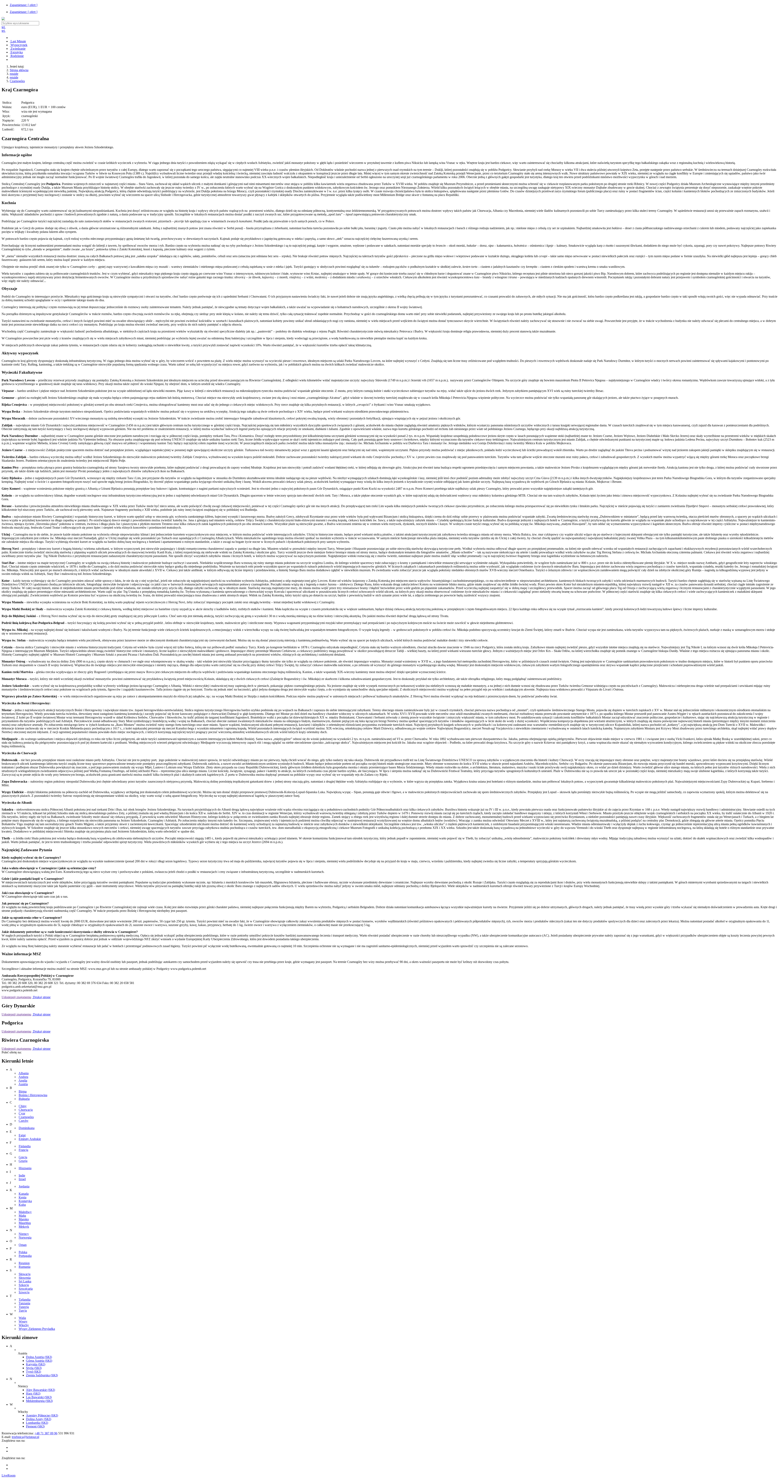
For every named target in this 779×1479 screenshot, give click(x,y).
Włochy (24, 1325)
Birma (23, 1091)
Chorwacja (26, 1109)
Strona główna (19, 70)
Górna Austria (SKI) (39, 1360)
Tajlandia (24, 1299)
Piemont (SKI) (35, 1426)
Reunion (24, 1263)
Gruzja (23, 1161)
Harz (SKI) (33, 1393)
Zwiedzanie (18, 48)
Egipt (22, 1135)
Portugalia (25, 1255)
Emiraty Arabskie (30, 1139)
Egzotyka (16, 52)
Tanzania (24, 1303)
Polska (23, 1252)
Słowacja (24, 1274)
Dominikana (26, 1128)
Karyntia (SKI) (35, 1364)
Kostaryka (25, 1201)
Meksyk (24, 1226)
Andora (23, 1077)
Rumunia (24, 1266)
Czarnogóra (17, 81)
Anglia (22, 1080)
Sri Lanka (25, 1281)
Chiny (23, 1106)
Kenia (22, 1197)
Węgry (23, 1321)
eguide (14, 73)
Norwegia (25, 1237)
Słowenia (25, 1277)
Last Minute (18, 41)
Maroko (24, 1219)
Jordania (24, 1186)
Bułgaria (24, 1098)
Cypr (22, 1113)
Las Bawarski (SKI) (39, 1397)
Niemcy (24, 1234)
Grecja (23, 1157)
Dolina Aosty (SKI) (38, 1419)
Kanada (24, 1193)
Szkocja (24, 1285)
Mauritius (25, 1223)
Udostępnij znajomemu (16, 997)
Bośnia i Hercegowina (33, 1095)
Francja (23, 1150)
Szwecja (24, 1292)
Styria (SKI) (34, 1368)
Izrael (22, 1179)
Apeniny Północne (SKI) (42, 1415)
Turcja (23, 1310)
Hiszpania (25, 1168)
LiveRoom (8, 1475)
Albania (23, 1073)
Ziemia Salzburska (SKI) (42, 1375)
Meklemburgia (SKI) (39, 1401)
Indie (22, 1175)
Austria (23, 1084)
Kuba (22, 1204)
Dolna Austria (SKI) (39, 1357)
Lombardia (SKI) (37, 1422)
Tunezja (24, 1307)
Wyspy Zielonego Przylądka (37, 1329)
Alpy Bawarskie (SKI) (40, 1390)
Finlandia (25, 1146)
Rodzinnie (17, 56)
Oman (23, 1245)
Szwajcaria (26, 1288)
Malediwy (25, 1212)
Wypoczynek (18, 45)
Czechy (23, 1120)
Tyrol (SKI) (33, 1371)
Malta (22, 1215)
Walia (22, 1318)
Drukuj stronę (41, 997)
